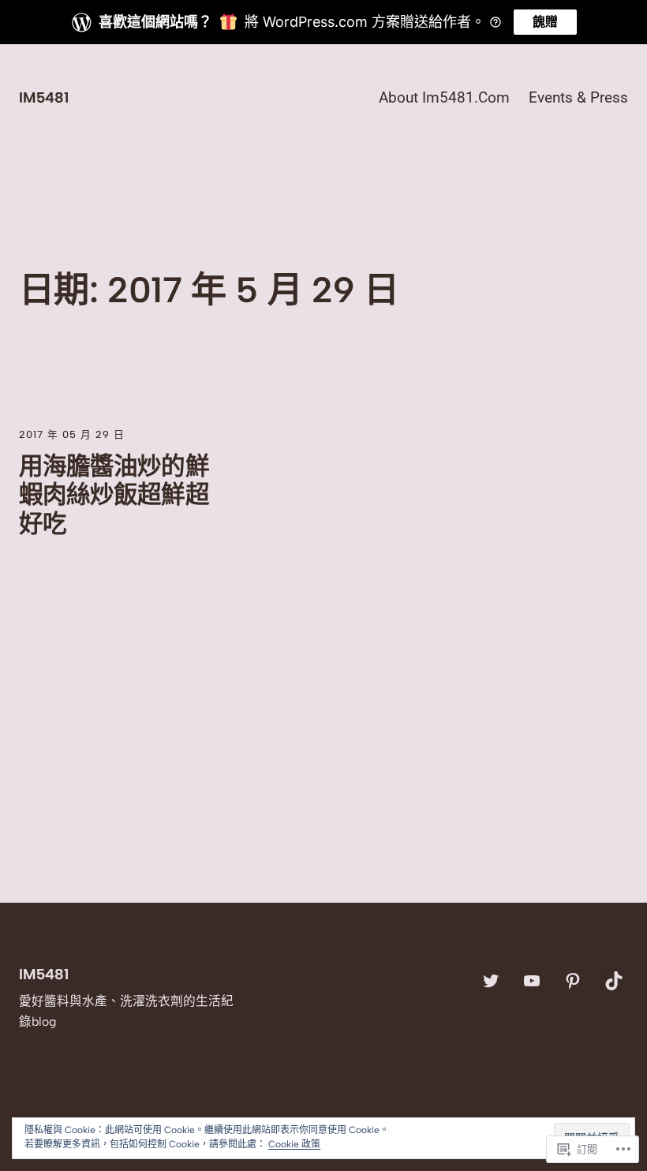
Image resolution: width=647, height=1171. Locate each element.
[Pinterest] (573, 981)
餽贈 (545, 21)
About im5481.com (444, 98)
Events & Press (578, 98)
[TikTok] (614, 981)
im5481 (44, 97)
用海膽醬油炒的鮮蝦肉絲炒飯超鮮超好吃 (114, 495)
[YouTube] (532, 981)
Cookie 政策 (294, 1144)
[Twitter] (491, 981)
